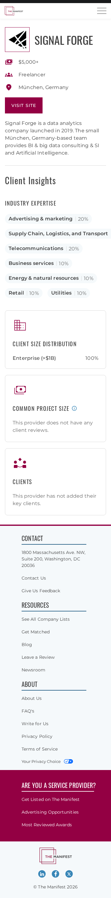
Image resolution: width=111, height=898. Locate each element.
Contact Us (34, 578)
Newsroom (34, 670)
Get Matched (36, 632)
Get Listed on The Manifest (51, 799)
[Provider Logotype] (17, 39)
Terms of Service (40, 749)
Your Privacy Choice (41, 761)
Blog (27, 644)
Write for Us (35, 723)
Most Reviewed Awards (47, 825)
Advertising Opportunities (50, 812)
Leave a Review (38, 657)
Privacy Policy (37, 736)
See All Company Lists (46, 619)
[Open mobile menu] (101, 11)
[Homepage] (14, 10)
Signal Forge (64, 39)
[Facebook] (55, 874)
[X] (69, 874)
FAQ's (28, 711)
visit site (23, 105)
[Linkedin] (42, 874)
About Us (32, 698)
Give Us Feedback (41, 591)
